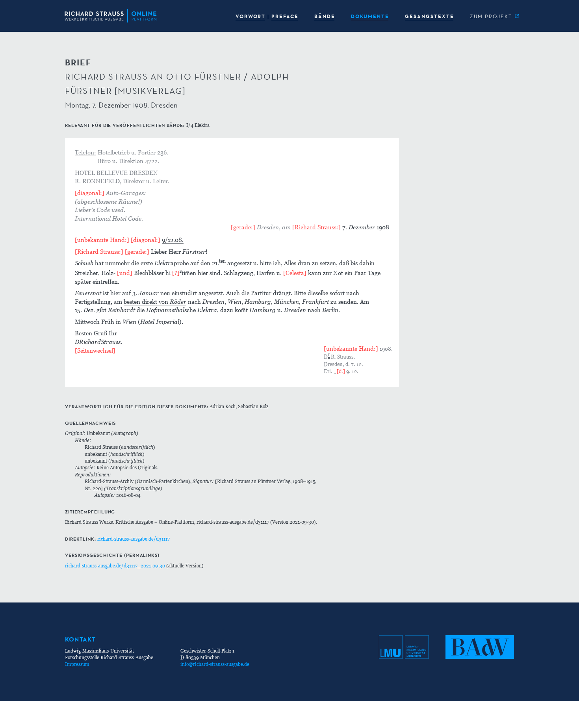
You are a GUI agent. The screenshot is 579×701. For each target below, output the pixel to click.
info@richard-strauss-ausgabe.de (214, 664)
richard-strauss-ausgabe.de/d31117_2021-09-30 (115, 566)
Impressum (77, 664)
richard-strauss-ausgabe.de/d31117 (133, 539)
